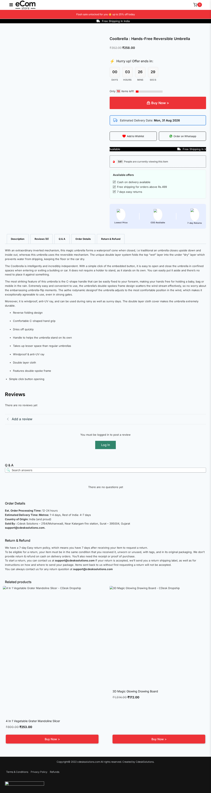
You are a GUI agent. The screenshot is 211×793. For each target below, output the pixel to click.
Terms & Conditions (17, 771)
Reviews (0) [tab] (42, 239)
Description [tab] (17, 239)
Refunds (54, 771)
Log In (105, 445)
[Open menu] (9, 5)
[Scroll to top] (201, 781)
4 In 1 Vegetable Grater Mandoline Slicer (33, 721)
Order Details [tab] (83, 239)
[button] (133, 136)
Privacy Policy (39, 771)
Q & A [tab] (62, 239)
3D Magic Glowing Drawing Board (135, 691)
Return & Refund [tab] (110, 239)
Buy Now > (160, 103)
